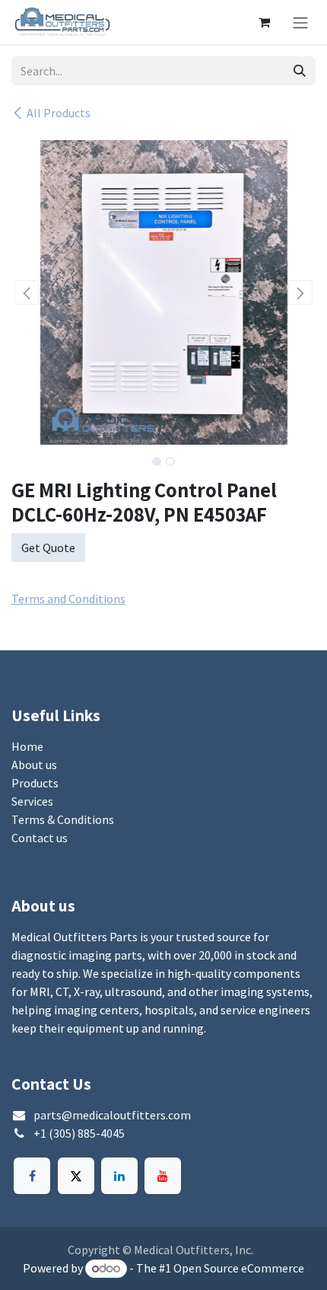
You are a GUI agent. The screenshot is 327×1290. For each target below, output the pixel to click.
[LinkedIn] (119, 1175)
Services (32, 801)
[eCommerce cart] (264, 22)
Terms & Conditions (62, 819)
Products (35, 782)
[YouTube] (162, 1175)
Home (27, 746)
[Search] (300, 70)
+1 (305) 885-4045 (79, 1133)
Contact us (39, 837)
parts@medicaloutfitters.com (112, 1114)
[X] (76, 1175)
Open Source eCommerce (238, 1268)
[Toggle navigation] (300, 22)
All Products (58, 112)
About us (34, 764)
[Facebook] (32, 1175)
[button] (26, 292)
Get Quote (48, 547)
